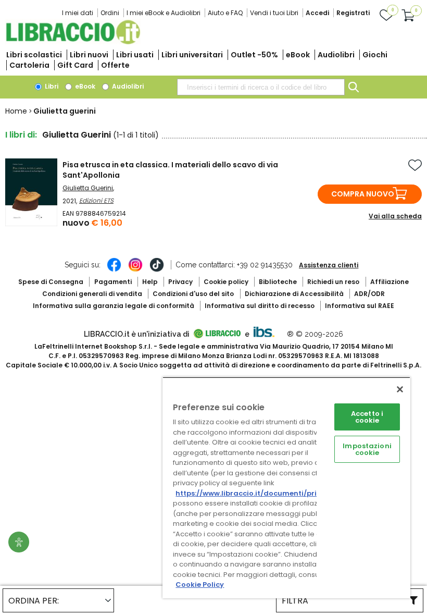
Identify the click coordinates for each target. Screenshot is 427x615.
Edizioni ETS (96, 200)
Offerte (115, 65)
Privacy (180, 281)
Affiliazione (389, 281)
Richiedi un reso (333, 281)
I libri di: (21, 135)
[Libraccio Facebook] (114, 270)
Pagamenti (113, 281)
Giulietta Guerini (87, 187)
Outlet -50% (254, 55)
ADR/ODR (369, 293)
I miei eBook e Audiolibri (163, 12)
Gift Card (75, 65)
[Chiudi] (400, 389)
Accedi (317, 12)
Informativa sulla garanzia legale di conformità (113, 305)
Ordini (110, 12)
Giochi (374, 55)
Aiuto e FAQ (225, 12)
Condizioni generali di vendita (92, 293)
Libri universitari (192, 55)
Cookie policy (226, 281)
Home (16, 111)
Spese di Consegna (50, 281)
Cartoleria (29, 65)
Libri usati (135, 55)
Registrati (353, 12)
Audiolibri (336, 55)
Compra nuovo (362, 194)
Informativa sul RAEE (359, 305)
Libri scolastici (34, 55)
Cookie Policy (199, 584)
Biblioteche (278, 281)
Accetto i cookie (367, 417)
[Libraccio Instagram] (135, 270)
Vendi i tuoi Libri (274, 12)
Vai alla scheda (395, 216)
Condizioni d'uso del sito (193, 293)
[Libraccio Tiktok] (156, 270)
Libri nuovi (89, 55)
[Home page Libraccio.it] (73, 42)
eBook (298, 55)
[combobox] (261, 87)
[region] (286, 487)
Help (150, 281)
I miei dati (77, 12)
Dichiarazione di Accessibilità (294, 293)
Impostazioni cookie (367, 449)
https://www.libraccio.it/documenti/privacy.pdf (262, 493)
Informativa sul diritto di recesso (260, 305)
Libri (50, 86)
